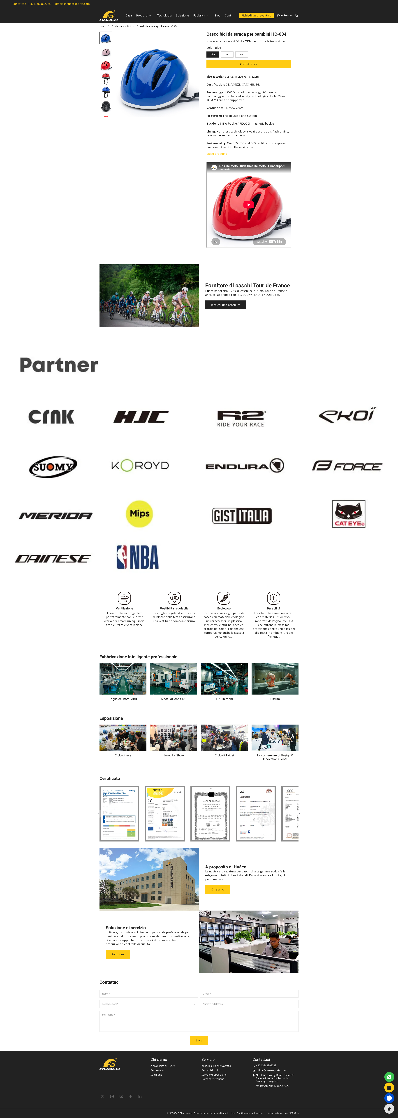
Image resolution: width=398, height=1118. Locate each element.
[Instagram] (112, 1096)
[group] (106, 51)
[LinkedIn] (140, 1096)
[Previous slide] (99, 814)
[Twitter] (103, 1096)
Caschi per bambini (121, 26)
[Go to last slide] (106, 37)
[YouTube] (121, 1096)
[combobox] (102, 1005)
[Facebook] (130, 1096)
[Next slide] (106, 112)
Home (103, 26)
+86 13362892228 (39, 4)
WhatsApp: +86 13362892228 (272, 1086)
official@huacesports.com (72, 4)
